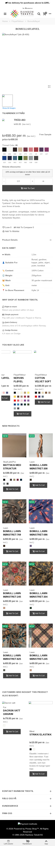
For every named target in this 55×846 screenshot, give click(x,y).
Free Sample (45, 134)
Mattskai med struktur (12, 467)
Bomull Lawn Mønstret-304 (39, 595)
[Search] (39, 13)
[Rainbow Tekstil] (22, 14)
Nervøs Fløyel (19, 380)
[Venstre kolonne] (5, 13)
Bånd (31, 731)
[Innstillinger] (50, 13)
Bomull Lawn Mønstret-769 (12, 533)
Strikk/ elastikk (40, 734)
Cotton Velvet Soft (43, 380)
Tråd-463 (19, 120)
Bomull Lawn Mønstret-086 (39, 533)
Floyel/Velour (20, 375)
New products (11, 426)
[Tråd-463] (7, 119)
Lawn (32, 462)
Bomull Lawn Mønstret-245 (12, 595)
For (4, 707)
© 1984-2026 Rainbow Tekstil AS (27, 835)
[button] (27, 3)
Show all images (9, 108)
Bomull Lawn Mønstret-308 (39, 467)
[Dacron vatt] (8, 703)
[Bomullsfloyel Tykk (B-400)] (49, 86)
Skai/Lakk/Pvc (9, 462)
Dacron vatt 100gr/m (11, 712)
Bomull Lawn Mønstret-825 (12, 657)
